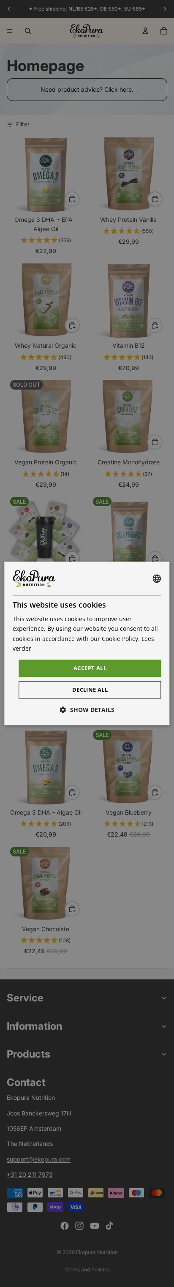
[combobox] (157, 578)
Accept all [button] (89, 668)
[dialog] (86, 643)
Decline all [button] (90, 690)
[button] (87, 710)
